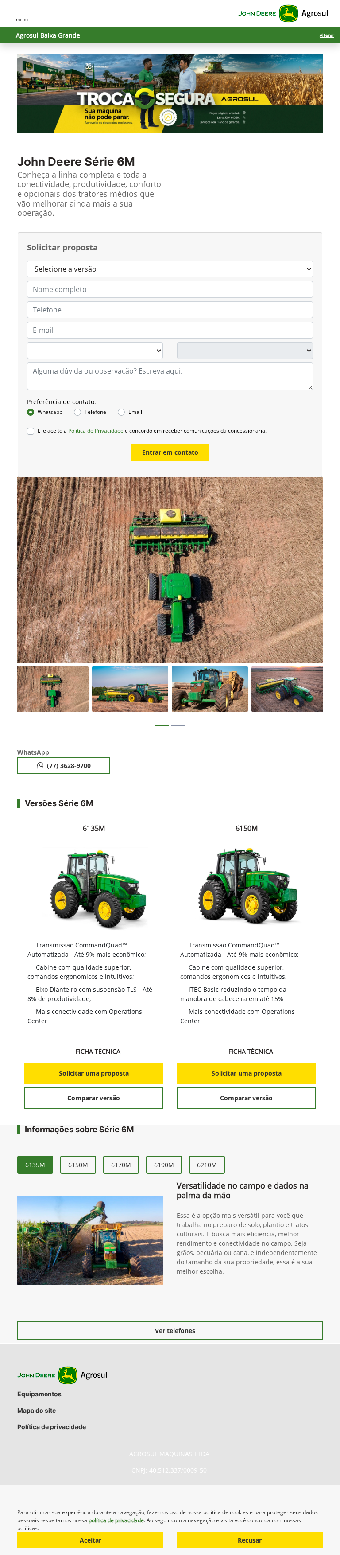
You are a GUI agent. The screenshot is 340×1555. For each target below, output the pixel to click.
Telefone (95, 412)
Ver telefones (175, 1330)
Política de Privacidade (96, 430)
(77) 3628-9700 (69, 765)
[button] (36, 570)
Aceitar (90, 1540)
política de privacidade (116, 1520)
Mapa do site (36, 1410)
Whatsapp (50, 412)
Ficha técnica (98, 1051)
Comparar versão (93, 1098)
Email (135, 412)
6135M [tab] (35, 1165)
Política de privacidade (51, 1426)
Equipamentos (39, 1394)
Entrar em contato (170, 452)
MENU (22, 19)
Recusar (250, 1540)
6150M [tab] (78, 1165)
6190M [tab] (164, 1165)
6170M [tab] (121, 1165)
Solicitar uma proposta (94, 1073)
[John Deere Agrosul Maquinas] (283, 14)
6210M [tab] (207, 1165)
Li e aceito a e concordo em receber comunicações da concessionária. (152, 430)
